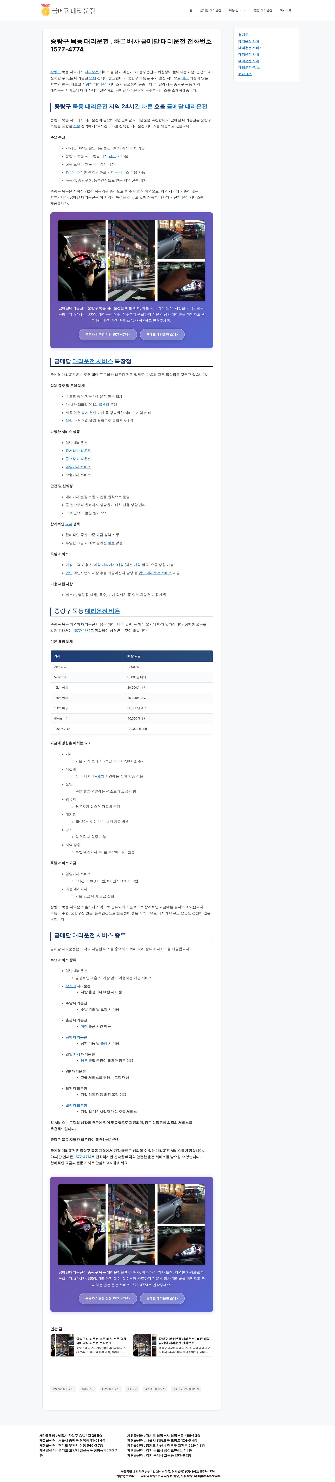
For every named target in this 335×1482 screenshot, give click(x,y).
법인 (69, 573)
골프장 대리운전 (78, 459)
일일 (69, 421)
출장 (103, 1043)
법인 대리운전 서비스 (155, 573)
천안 (92, 413)
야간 (185, 78)
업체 (92, 78)
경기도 (243, 35)
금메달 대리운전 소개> (162, 334)
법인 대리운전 (263, 10)
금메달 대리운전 (210, 10)
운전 (185, 197)
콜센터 (104, 405)
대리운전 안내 (248, 54)
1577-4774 (74, 172)
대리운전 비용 (102, 610)
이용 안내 (235, 10)
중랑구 (55, 72)
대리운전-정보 (249, 67)
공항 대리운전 (76, 1037)
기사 (76, 1054)
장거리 (71, 986)
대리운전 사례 (248, 41)
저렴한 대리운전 (95, 84)
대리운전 (92, 72)
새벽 (100, 776)
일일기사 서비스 (78, 467)
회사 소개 (245, 74)
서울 (76, 126)
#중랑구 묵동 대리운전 (186, 1389)
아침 (84, 1026)
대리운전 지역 (248, 61)
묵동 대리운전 (90, 106)
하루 (84, 1060)
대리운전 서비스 (93, 361)
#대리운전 (87, 1389)
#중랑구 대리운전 (155, 1389)
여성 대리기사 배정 (109, 565)
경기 (84, 413)
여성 (69, 565)
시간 (112, 156)
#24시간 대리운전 (63, 1389)
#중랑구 (132, 1389)
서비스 (124, 172)
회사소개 (286, 10)
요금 (68, 524)
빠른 (147, 106)
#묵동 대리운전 (110, 1389)
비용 (111, 543)
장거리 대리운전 (78, 451)
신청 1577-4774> (107, 334)
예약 (137, 565)
